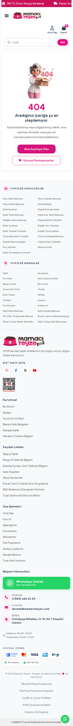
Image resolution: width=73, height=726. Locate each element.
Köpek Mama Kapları (14, 241)
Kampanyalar (11, 430)
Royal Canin (9, 283)
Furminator (9, 305)
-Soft (15, 722)
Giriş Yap (8, 513)
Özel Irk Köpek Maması (51, 236)
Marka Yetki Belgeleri (16, 424)
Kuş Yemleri (9, 247)
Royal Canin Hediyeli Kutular (54, 316)
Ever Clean (9, 294)
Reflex (41, 294)
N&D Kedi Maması (13, 310)
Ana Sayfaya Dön (36, 149)
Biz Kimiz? (8, 406)
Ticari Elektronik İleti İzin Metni (21, 495)
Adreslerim (9, 537)
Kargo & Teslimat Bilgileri (18, 460)
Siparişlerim (10, 525)
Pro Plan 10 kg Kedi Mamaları (19, 316)
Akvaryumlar (45, 247)
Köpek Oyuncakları (48, 231)
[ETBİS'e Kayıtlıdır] (9, 385)
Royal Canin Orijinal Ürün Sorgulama (25, 483)
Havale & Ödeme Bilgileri (18, 436)
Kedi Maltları (45, 204)
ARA (62, 42)
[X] (25, 370)
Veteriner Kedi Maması (50, 214)
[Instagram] (7, 370)
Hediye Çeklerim (13, 549)
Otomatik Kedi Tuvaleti (15, 236)
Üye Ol (7, 519)
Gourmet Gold (11, 289)
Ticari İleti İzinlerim (14, 560)
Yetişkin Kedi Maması (15, 220)
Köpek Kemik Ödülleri (50, 220)
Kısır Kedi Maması (13, 198)
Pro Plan (7, 278)
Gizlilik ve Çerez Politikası (36, 698)
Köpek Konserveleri (48, 209)
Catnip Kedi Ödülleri (49, 241)
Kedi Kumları (10, 209)
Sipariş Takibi (10, 454)
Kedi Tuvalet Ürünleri (14, 231)
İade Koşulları (11, 472)
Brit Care (43, 283)
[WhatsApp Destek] (65, 719)
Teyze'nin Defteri (13, 418)
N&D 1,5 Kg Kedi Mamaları (52, 321)
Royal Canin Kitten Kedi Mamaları (19, 321)
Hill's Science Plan (48, 278)
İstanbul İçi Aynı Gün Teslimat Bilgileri (25, 466)
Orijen (41, 289)
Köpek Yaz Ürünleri (48, 225)
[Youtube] (35, 370)
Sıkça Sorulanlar (13, 477)
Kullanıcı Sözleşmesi (36, 712)
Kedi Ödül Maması (13, 214)
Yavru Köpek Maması (49, 198)
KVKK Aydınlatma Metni (36, 705)
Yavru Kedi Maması (13, 204)
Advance (43, 305)
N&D (5, 273)
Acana (41, 300)
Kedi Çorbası (10, 225)
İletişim (7, 412)
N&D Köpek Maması (49, 310)
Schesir (7, 300)
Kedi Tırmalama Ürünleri (16, 252)
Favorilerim (10, 531)
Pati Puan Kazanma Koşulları (36, 691)
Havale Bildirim (12, 555)
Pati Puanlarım (11, 543)
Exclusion (43, 273)
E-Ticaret (25, 722)
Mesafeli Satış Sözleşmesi (36, 684)
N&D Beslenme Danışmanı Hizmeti (23, 489)
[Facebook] (16, 370)
